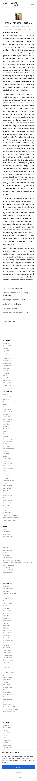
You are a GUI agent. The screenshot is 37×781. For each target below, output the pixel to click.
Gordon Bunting (7, 439)
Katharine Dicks (7, 466)
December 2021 (7, 360)
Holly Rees (6, 451)
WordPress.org (7, 536)
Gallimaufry (6, 434)
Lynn (4, 483)
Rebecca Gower (7, 495)
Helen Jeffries (7, 446)
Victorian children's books (10, 517)
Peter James (6, 493)
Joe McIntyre (7, 458)
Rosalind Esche (25, 29)
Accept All (18, 767)
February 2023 (7, 348)
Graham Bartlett (7, 441)
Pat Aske (5, 490)
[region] (18, 765)
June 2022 (6, 356)
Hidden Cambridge (8, 448)
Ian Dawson (6, 453)
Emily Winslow (7, 429)
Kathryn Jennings (8, 468)
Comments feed (7, 534)
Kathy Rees (6, 471)
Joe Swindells (7, 461)
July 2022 (5, 353)
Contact (5, 553)
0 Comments (19, 26)
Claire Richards (7, 411)
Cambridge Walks (8, 407)
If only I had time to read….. (18, 23)
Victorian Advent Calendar (10, 515)
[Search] (27, 3)
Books (5, 404)
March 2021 (6, 380)
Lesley (5, 473)
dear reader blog (7, 557)
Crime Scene (7, 416)
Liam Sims (6, 476)
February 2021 (7, 383)
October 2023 (7, 346)
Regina (5, 498)
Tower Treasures (8, 508)
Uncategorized (7, 512)
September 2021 (7, 365)
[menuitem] (27, 3)
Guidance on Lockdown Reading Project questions (18, 562)
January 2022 (7, 358)
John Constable (7, 463)
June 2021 (6, 373)
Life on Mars (6, 478)
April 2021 (6, 378)
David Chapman (7, 419)
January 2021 (7, 385)
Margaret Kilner (7, 485)
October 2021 (7, 363)
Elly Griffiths (6, 426)
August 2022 (6, 351)
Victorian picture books (9, 520)
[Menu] (31, 3)
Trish (4, 510)
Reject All (18, 777)
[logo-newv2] (15, 3)
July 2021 (5, 370)
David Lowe (6, 421)
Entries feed (6, 531)
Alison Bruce (6, 394)
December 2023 (7, 343)
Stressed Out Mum (8, 503)
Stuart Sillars (6, 505)
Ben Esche (6, 399)
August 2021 (6, 368)
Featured (5, 431)
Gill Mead (5, 436)
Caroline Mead (7, 409)
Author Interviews (8, 397)
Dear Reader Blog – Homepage (12, 560)
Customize (19, 772)
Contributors (6, 414)
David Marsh (6, 424)
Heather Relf (29, 26)
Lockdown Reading (12, 29)
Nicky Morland (7, 488)
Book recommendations (10, 402)
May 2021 (6, 375)
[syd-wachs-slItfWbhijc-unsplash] (18, 16)
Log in (4, 529)
